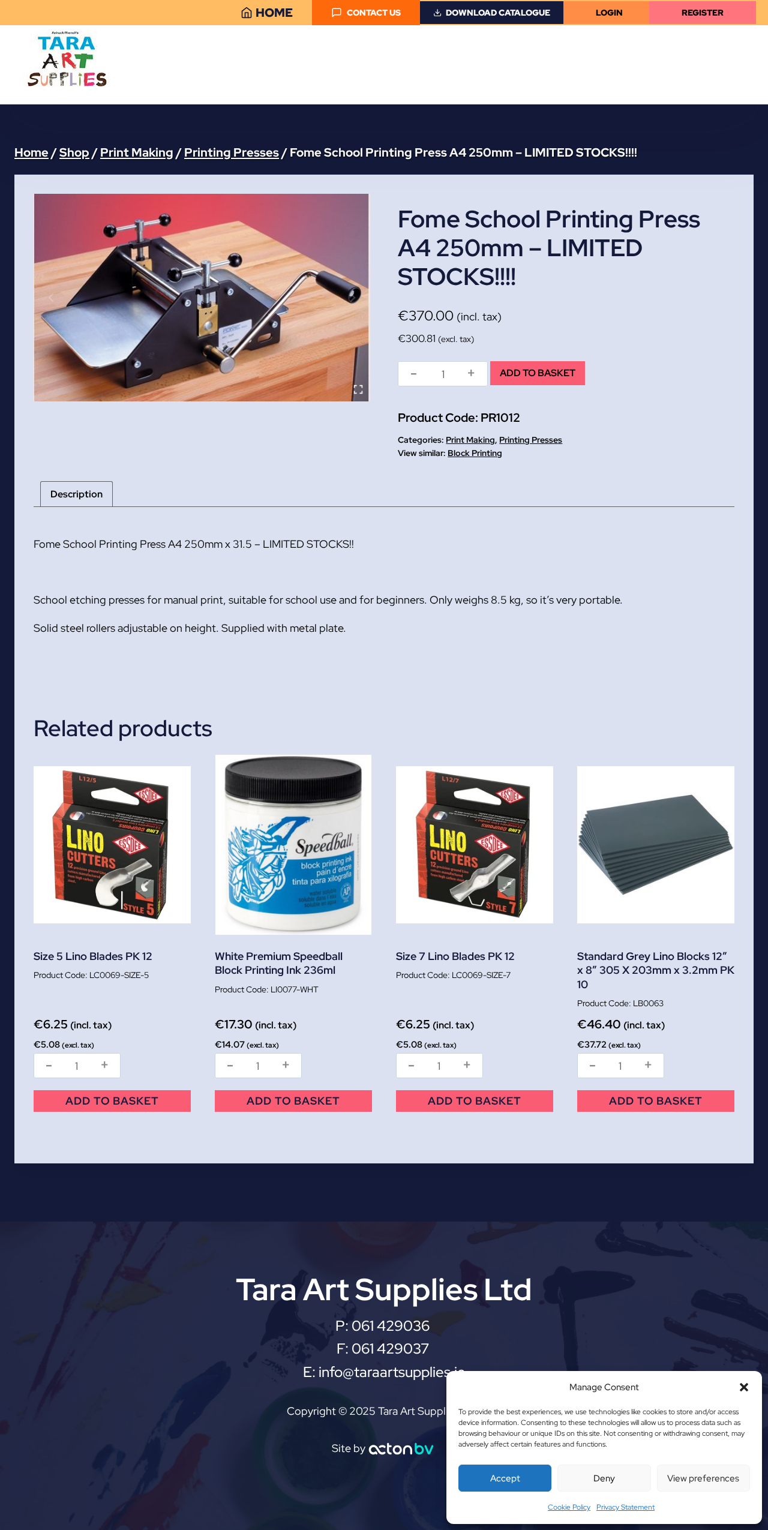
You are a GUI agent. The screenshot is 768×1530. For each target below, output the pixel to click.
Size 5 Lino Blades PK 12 (93, 956)
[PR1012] (202, 297)
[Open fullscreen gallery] (358, 389)
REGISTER (703, 12)
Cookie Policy (569, 1507)
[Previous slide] (52, 297)
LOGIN (609, 12)
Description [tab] (76, 494)
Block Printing (475, 453)
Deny (604, 1478)
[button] (744, 1387)
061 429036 (392, 1325)
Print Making (470, 439)
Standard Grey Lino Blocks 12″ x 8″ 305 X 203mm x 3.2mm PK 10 (655, 970)
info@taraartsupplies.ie (392, 1372)
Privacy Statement (625, 1507)
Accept (505, 1478)
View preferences (703, 1478)
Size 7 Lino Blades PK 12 (455, 956)
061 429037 (390, 1348)
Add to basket (537, 373)
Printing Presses (530, 439)
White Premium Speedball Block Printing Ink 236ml (279, 963)
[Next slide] (352, 297)
